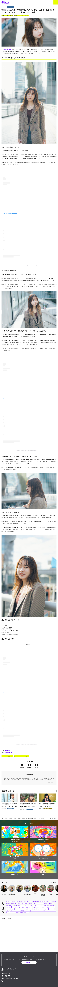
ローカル (26, 912)
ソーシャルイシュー (10, 901)
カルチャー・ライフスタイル (21, 903)
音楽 (36, 903)
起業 (23, 907)
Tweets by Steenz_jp (7, 919)
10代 (12, 903)
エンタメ (53, 901)
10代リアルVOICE (40, 907)
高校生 (42, 901)
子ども (53, 910)
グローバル (24, 901)
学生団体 (52, 905)
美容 (12, 909)
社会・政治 (46, 905)
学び (19, 907)
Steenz (8, 903)
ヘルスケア (8, 912)
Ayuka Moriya (8, 752)
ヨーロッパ (27, 910)
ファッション (39, 905)
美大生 (26, 15)
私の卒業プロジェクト (45, 910)
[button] (55, 791)
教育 (15, 905)
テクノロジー (29, 907)
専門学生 (51, 909)
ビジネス (17, 909)
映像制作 (39, 909)
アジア (30, 909)
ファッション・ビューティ (24, 905)
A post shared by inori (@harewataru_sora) (26, 265)
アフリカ (31, 903)
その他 (47, 907)
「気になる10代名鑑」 (7, 49)
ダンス (37, 910)
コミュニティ (24, 909)
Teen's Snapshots (10, 7)
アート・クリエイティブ (7, 15)
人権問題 (21, 910)
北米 (34, 909)
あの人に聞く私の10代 (18, 912)
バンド (32, 910)
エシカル (8, 907)
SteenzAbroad (9, 905)
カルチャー (45, 909)
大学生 (21, 15)
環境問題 (47, 901)
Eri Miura (7, 750)
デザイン (16, 15)
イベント (53, 907)
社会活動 (51, 903)
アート (33, 905)
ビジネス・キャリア (43, 903)
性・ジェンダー (13, 910)
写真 (7, 910)
